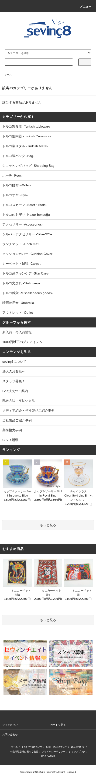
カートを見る (58, 724)
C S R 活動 (10, 440)
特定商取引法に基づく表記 (24, 751)
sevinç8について (14, 361)
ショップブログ (77, 751)
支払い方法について (31, 747)
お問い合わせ (10, 734)
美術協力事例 (12, 430)
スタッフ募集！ (13, 381)
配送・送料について (56, 747)
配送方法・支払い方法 (18, 401)
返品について (78, 747)
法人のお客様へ (13, 371)
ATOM (51, 756)
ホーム (8, 74)
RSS (43, 756)
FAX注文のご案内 (15, 391)
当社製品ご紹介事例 (17, 420)
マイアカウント (11, 724)
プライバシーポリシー (53, 751)
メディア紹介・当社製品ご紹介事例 (28, 410)
